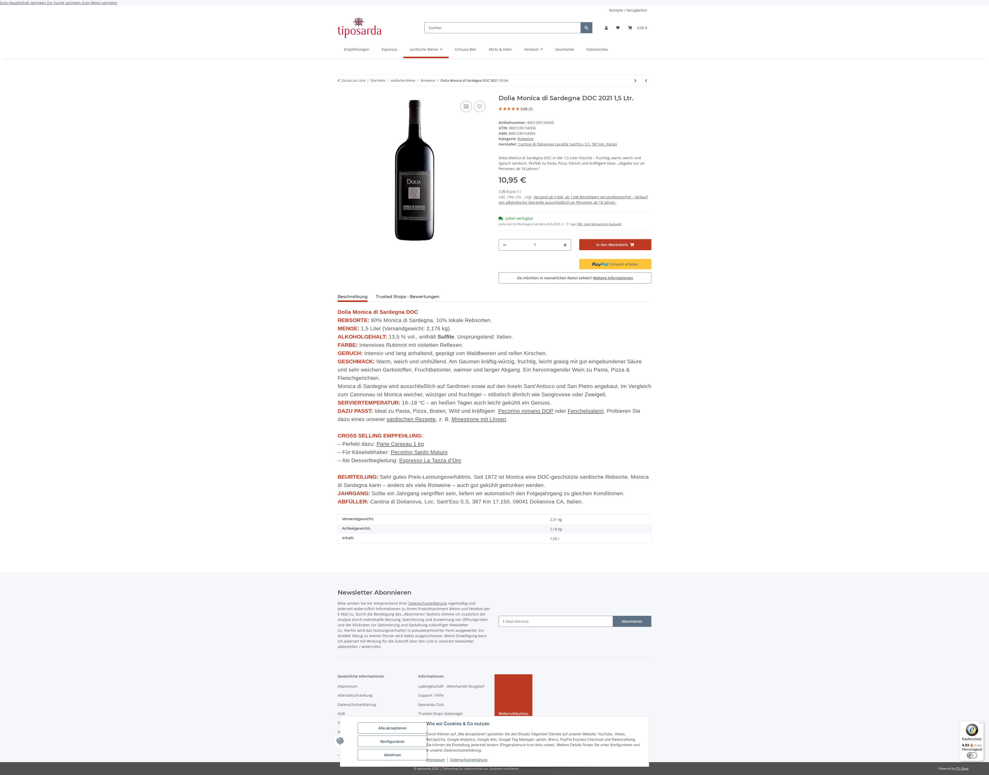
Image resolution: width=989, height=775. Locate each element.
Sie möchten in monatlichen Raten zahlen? (575, 277)
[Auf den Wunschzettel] (479, 106)
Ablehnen (392, 755)
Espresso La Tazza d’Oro (430, 460)
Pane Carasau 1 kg (400, 444)
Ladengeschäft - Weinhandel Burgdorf (451, 686)
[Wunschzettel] (618, 28)
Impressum (435, 759)
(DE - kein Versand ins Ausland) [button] (599, 224)
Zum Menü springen (99, 2)
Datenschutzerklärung (469, 759)
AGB (341, 713)
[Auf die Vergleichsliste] (466, 106)
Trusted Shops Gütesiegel (440, 713)
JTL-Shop (962, 768)
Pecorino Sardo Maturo (419, 452)
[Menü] (981, 724)
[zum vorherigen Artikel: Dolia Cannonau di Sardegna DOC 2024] (646, 80)
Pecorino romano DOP (525, 411)
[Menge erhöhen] (565, 244)
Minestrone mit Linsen (478, 419)
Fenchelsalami (586, 411)
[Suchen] (586, 27)
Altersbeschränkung (355, 695)
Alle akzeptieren (392, 728)
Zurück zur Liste (353, 80)
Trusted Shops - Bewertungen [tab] (407, 296)
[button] (606, 28)
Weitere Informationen (613, 277)
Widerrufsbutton (513, 713)
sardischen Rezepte (411, 419)
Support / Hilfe (431, 695)
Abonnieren (632, 621)
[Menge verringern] (504, 244)
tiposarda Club (431, 704)
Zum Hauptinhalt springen (23, 2)
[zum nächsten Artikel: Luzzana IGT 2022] (635, 80)
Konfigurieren (392, 741)
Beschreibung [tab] (353, 296)
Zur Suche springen (64, 2)
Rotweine (526, 138)
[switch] (972, 755)
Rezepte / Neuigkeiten (628, 10)
